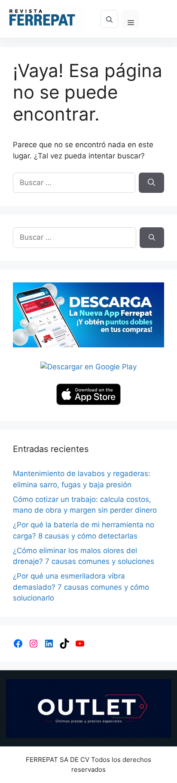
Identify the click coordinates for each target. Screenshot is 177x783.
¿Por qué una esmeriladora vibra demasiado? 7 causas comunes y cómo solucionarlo (81, 587)
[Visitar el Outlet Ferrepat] (88, 708)
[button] (109, 19)
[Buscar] (151, 183)
